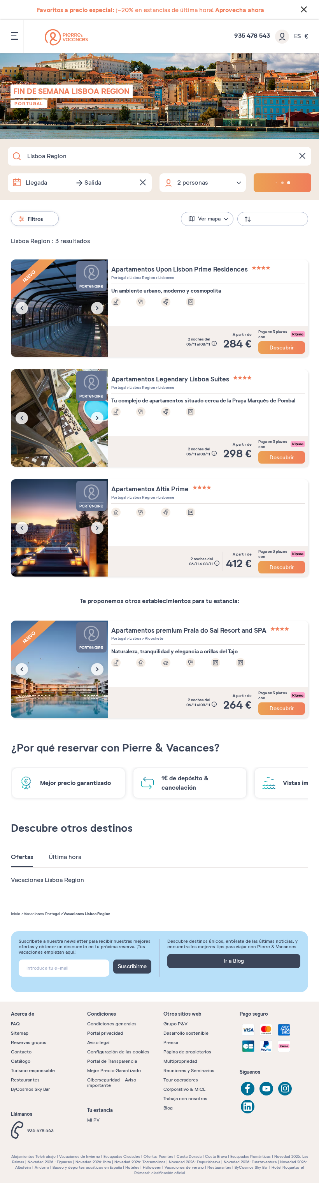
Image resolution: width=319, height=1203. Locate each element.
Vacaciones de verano (184, 1167)
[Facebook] (247, 1088)
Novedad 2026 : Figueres (50, 1161)
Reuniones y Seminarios (188, 1070)
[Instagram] (285, 1088)
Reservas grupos (28, 1042)
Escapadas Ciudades (121, 1156)
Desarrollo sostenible (186, 1033)
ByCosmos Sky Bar (30, 1089)
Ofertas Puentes (158, 1156)
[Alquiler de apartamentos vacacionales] (66, 37)
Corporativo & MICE (184, 1089)
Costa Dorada (189, 1156)
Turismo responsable (33, 1070)
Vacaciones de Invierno (79, 1156)
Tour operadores (180, 1080)
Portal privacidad (105, 1033)
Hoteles (132, 1167)
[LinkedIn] (247, 1106)
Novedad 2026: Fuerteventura (250, 1161)
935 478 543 (40, 1130)
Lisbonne (166, 277)
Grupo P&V (175, 1024)
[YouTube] (266, 1088)
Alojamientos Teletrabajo (33, 1156)
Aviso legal (98, 1042)
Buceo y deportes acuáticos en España (87, 1167)
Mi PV (93, 1120)
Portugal (28, 104)
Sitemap (19, 1033)
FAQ (15, 1024)
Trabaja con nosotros (185, 1098)
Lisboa (135, 638)
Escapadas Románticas (250, 1156)
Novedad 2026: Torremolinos (139, 1161)
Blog (168, 1108)
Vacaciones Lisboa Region (47, 880)
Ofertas (22, 857)
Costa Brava (216, 1156)
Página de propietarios (187, 1052)
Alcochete (153, 638)
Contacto (21, 1052)
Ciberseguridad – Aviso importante (111, 1082)
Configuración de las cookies (118, 1052)
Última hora (65, 857)
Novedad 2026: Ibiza (93, 1161)
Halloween (152, 1167)
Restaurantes (25, 1080)
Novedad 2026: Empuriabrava (194, 1161)
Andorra (42, 1167)
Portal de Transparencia (112, 1061)
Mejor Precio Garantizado (114, 1070)
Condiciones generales (112, 1024)
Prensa (170, 1042)
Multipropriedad (180, 1061)
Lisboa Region (142, 277)
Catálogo (20, 1061)
